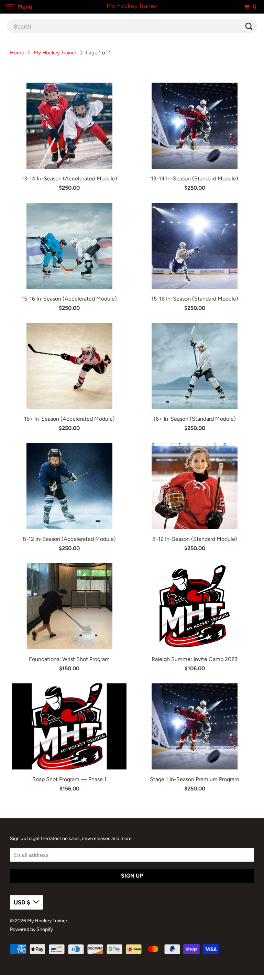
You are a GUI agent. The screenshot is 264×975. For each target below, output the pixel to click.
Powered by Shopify (31, 929)
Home (17, 53)
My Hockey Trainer (55, 53)
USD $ (22, 902)
